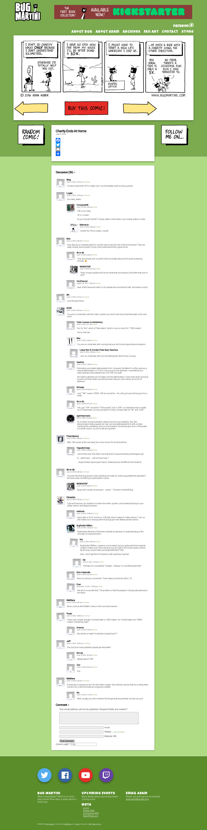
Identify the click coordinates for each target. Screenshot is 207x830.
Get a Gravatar (119, 732)
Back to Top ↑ (96, 824)
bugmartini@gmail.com (137, 799)
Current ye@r (63, 744)
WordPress (68, 824)
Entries (88, 810)
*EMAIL (114, 731)
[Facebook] (103, 140)
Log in (86, 808)
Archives (132, 32)
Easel (78, 824)
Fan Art (151, 32)
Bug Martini (35, 16)
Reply (88, 182)
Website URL (110, 736)
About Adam (107, 32)
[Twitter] (103, 144)
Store (188, 32)
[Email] (103, 149)
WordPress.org (90, 816)
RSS (89, 824)
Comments (91, 813)
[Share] (103, 154)
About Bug (81, 32)
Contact (170, 32)
